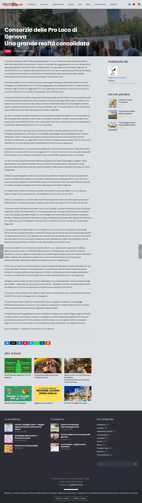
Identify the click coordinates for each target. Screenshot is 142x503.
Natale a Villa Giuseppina (15, 403)
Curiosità (100, 438)
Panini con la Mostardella (26, 445)
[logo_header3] (13, 4)
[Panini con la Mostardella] (8, 446)
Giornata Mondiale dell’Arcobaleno (126, 112)
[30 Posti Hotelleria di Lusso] (77, 387)
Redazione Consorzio (117, 77)
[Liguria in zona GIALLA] (47, 387)
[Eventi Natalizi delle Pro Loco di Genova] (18, 359)
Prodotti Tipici (103, 448)
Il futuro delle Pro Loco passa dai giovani (75, 435)
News (99, 445)
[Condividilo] (7, 343)
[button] (139, 4)
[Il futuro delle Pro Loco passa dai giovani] (55, 435)
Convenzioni (102, 435)
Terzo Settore (103, 455)
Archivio (100, 428)
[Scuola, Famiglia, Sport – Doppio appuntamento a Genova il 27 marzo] (8, 425)
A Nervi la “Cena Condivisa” (125, 101)
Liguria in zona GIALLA (43, 403)
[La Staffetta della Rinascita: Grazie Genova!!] (47, 359)
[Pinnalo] (25, 343)
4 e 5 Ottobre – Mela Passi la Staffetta (73, 445)
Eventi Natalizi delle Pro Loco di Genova (17, 376)
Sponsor (100, 451)
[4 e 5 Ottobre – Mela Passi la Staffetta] (55, 445)
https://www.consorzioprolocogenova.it (122, 83)
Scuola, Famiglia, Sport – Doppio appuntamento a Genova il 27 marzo (29, 426)
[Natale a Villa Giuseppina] (18, 387)
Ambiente (101, 424)
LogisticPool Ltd (76, 485)
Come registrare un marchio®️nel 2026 (126, 123)
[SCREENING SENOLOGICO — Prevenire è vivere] (8, 436)
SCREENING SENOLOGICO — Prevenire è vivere (27, 436)
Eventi (99, 441)
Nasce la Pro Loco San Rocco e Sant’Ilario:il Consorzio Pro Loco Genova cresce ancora (77, 378)
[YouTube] (134, 4)
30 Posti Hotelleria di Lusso (75, 403)
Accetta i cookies (62, 498)
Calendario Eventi (104, 431)
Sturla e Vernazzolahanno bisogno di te (70, 425)
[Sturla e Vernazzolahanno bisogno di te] (55, 425)
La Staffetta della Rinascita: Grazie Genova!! (46, 376)
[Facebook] (129, 4)
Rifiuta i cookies (80, 498)
